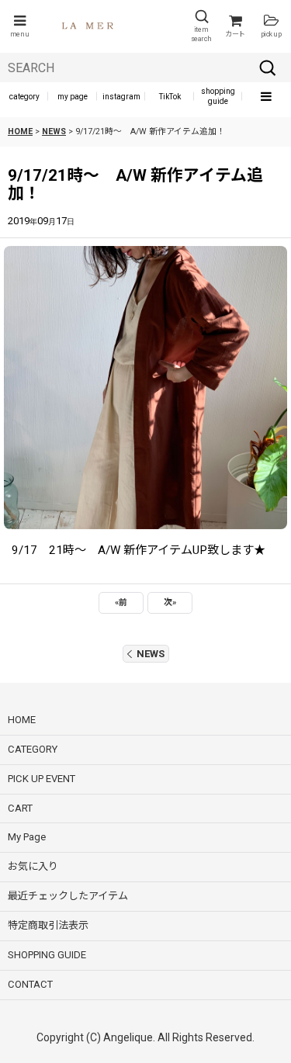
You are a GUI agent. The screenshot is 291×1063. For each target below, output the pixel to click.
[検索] (267, 67)
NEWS (151, 654)
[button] (19, 26)
